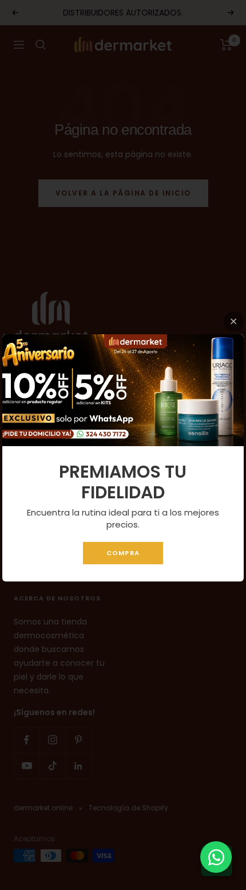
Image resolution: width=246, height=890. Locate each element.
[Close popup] (234, 321)
